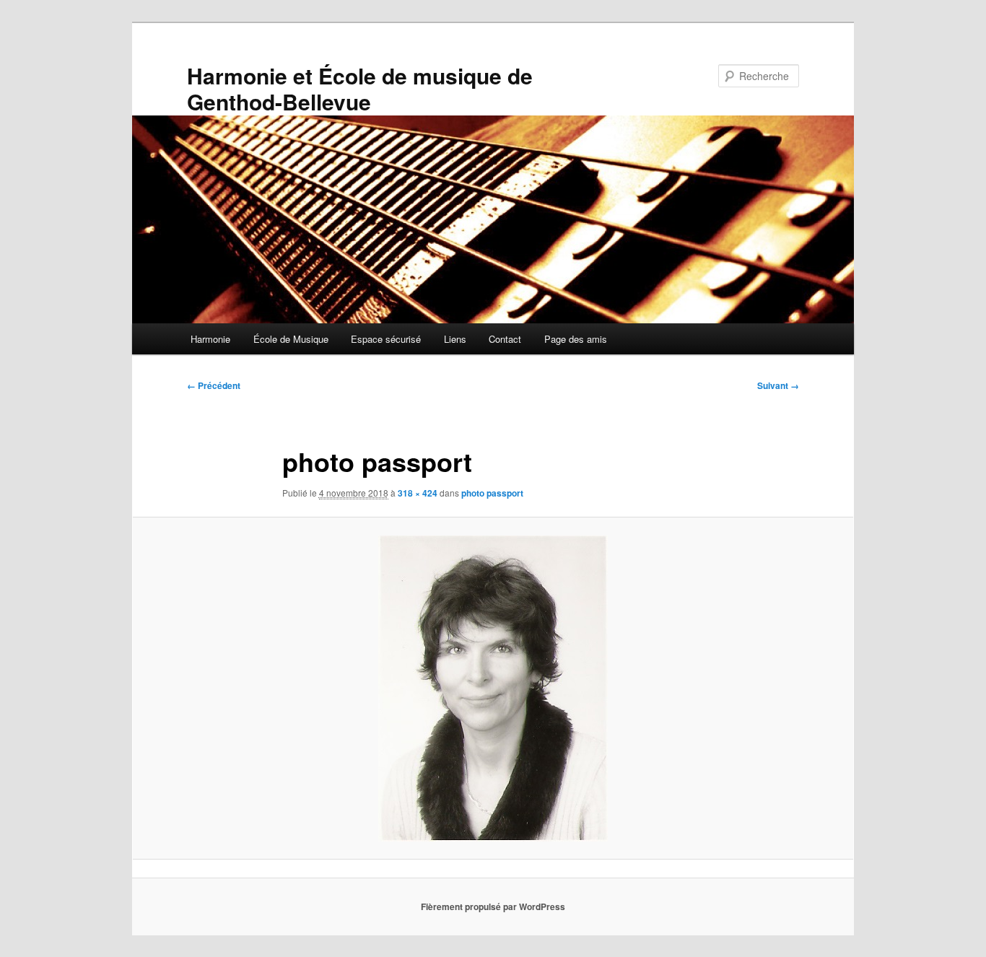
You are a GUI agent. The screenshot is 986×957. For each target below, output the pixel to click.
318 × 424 (417, 492)
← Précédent (213, 385)
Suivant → (778, 385)
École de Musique (290, 339)
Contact (505, 339)
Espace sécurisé (386, 339)
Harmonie (210, 339)
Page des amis (575, 339)
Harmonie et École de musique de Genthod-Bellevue (360, 88)
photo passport (492, 492)
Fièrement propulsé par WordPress (493, 906)
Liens (455, 339)
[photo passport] (493, 689)
